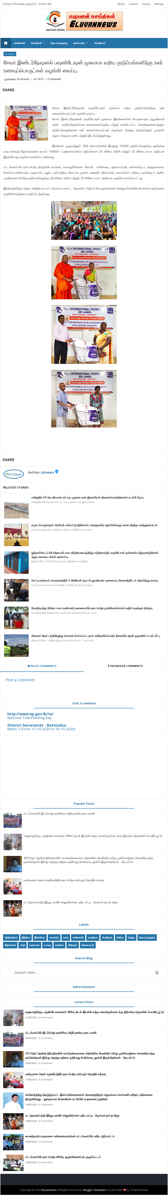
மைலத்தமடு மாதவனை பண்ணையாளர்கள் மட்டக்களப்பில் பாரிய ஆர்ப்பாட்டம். (70, 1136)
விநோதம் (72, 945)
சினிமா (120, 937)
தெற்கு (131, 937)
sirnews (47, 472)
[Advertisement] (84, 767)
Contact (133, 4)
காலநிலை (93, 937)
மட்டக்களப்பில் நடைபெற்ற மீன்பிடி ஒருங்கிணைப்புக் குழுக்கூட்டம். (63, 1157)
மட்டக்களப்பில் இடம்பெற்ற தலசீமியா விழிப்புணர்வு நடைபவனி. (59, 813)
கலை (65, 937)
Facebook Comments (126, 666)
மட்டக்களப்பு (10, 53)
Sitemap (158, 4)
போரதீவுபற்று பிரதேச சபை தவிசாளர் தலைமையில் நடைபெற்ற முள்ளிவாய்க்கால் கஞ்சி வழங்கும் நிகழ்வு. (92, 608)
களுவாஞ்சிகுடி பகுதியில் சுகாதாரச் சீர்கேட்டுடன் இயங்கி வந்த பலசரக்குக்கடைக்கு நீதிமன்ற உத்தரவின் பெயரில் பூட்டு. (93, 836)
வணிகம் (59, 945)
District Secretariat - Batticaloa (36, 725)
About (121, 4)
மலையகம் (34, 945)
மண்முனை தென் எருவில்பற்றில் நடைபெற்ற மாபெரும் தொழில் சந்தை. (64, 880)
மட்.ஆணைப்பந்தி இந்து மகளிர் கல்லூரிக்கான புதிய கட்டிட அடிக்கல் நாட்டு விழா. (71, 902)
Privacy (146, 4)
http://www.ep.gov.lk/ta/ (30, 713)
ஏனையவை (81, 43)
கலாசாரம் (54, 937)
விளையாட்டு (88, 945)
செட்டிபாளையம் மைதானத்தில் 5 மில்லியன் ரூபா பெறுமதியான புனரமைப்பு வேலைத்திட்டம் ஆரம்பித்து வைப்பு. (95, 580)
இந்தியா (26, 937)
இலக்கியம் (39, 937)
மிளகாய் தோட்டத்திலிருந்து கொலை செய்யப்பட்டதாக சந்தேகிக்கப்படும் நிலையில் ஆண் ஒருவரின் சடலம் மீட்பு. (95, 636)
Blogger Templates (94, 1190)
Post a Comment (20, 679)
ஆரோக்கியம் (11, 937)
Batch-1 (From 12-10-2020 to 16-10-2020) (41, 729)
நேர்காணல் (10, 945)
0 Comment (54, 79)
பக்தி (22, 945)
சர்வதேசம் (100, 43)
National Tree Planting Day (29, 717)
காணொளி (19, 43)
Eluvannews (49, 1190)
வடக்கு (47, 945)
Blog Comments (44, 666)
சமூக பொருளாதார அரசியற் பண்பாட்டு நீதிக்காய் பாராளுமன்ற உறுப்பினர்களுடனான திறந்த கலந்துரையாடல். (94, 525)
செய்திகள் (38, 43)
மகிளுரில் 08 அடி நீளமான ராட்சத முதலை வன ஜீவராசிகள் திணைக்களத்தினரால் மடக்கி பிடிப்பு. (88, 497)
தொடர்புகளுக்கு (59, 43)
